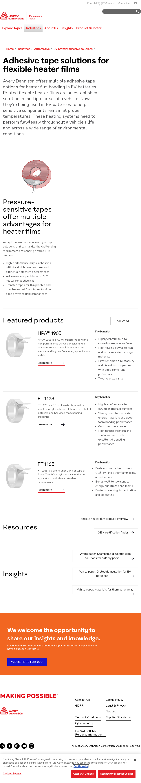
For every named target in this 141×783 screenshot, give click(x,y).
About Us (51, 28)
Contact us (124, 3)
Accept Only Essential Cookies (116, 773)
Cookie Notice (81, 766)
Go (136, 11)
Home (10, 49)
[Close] (135, 760)
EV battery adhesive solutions (73, 49)
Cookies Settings (12, 773)
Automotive (42, 49)
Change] (110, 3)
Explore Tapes (12, 28)
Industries (33, 28)
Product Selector (89, 28)
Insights (67, 28)
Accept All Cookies (83, 773)
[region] (70, 768)
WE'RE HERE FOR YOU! (27, 662)
